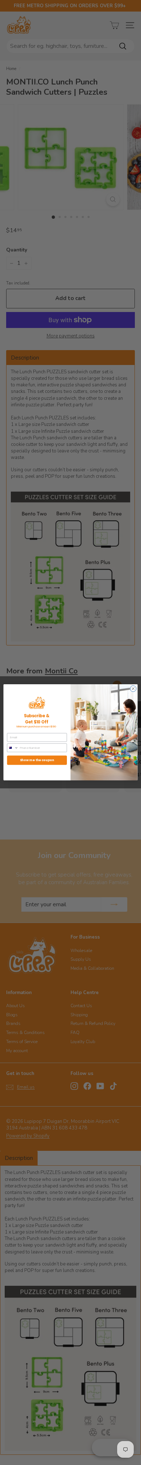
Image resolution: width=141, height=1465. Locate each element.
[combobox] (12, 748)
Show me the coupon (37, 760)
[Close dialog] (133, 689)
